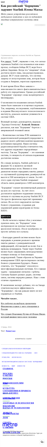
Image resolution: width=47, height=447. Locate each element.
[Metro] (23, 2)
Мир (5, 383)
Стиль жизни (11, 398)
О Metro (8, 427)
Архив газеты (11, 432)
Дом (5, 417)
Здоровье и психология (18, 403)
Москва (8, 373)
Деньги (7, 413)
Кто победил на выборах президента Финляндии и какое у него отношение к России (20, 306)
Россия (7, 378)
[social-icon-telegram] (11, 442)
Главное (8, 369)
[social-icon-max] (23, 442)
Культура (9, 388)
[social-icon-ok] (17, 442)
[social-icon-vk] (5, 442)
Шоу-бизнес (10, 393)
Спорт (7, 422)
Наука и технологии (16, 408)
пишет (8, 61)
